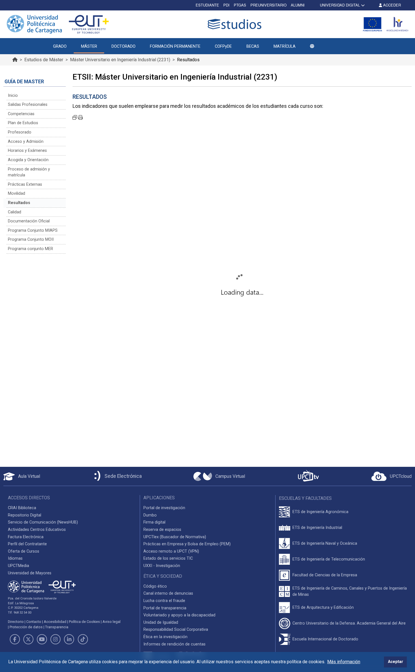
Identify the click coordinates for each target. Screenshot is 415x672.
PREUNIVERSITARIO (268, 5)
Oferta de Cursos (23, 551)
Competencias (21, 113)
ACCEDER (391, 5)
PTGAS (240, 5)
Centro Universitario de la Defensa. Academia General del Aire (349, 623)
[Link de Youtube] (42, 639)
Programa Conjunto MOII (31, 239)
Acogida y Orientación (28, 159)
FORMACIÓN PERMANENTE (175, 46)
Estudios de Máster (43, 59)
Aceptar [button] (395, 661)
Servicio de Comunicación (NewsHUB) (43, 522)
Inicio (13, 95)
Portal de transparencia (164, 608)
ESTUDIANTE (207, 5)
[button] (312, 46)
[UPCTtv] (308, 476)
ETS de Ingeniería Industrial (317, 527)
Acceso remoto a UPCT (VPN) (171, 551)
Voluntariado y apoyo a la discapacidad (179, 615)
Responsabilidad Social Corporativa (175, 629)
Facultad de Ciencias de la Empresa (324, 575)
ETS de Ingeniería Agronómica (320, 511)
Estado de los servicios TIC (168, 558)
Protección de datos (26, 627)
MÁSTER (89, 46)
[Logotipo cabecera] (236, 24)
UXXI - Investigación (161, 565)
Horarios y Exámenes (27, 150)
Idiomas (15, 558)
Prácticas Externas (25, 184)
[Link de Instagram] (55, 639)
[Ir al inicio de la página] (15, 59)
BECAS (252, 46)
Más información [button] (343, 661)
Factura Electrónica (25, 537)
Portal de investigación (164, 507)
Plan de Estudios (23, 123)
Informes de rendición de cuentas (174, 644)
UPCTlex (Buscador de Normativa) (174, 537)
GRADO (60, 46)
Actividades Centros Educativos (37, 529)
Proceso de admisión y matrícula (29, 172)
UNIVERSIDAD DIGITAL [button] (340, 5)
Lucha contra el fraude (164, 600)
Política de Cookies (84, 622)
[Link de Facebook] (14, 639)
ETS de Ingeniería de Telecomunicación (328, 559)
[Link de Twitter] (28, 639)
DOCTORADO (124, 46)
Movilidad (16, 193)
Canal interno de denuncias (168, 593)
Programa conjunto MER (30, 248)
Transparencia (56, 627)
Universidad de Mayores (29, 573)
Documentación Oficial (29, 221)
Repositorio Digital (24, 515)
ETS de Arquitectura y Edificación (323, 607)
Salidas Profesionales (27, 104)
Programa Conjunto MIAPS (33, 230)
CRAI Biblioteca (22, 507)
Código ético (155, 586)
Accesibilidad (55, 622)
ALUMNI (298, 5)
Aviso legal (111, 622)
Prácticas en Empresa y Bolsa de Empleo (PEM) (187, 544)
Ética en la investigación (165, 636)
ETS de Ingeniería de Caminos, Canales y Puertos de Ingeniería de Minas (349, 591)
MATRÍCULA (285, 46)
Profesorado (19, 132)
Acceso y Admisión (25, 141)
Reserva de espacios (162, 529)
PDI (226, 5)
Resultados (19, 202)
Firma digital (154, 522)
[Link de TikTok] (82, 639)
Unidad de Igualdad (160, 622)
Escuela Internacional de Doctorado (325, 639)
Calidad (14, 212)
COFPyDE (223, 46)
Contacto (33, 622)
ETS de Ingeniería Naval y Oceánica (324, 543)
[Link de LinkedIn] (69, 639)
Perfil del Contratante (27, 544)
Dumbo (150, 515)
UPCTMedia (18, 565)
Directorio (16, 622)
